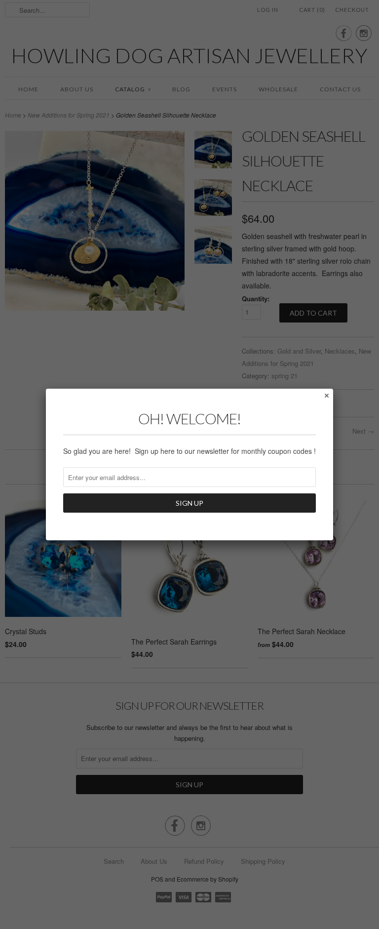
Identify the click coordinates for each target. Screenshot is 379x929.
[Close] (326, 395)
